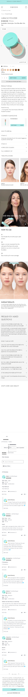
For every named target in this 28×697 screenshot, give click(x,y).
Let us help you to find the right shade (13, 81)
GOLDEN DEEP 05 (16, 70)
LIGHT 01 (5, 70)
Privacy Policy (20, 686)
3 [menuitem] (15, 674)
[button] (5, 491)
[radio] (12, 445)
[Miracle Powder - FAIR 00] (2, 421)
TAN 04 (13, 70)
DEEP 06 (18, 70)
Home (2, 14)
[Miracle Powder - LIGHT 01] (3, 421)
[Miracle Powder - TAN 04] (9, 421)
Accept (14, 689)
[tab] (4, 453)
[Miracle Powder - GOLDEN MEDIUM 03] (7, 421)
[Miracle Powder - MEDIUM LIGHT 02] (5, 421)
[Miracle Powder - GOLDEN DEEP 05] (10, 421)
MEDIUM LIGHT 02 (8, 70)
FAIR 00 (2, 70)
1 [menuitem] (12, 674)
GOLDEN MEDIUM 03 (10, 70)
